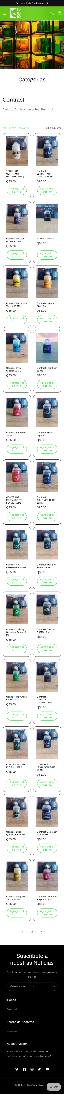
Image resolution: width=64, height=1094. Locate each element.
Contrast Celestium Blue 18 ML (47, 833)
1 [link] (22, 931)
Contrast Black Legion (45, 434)
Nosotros (12, 1031)
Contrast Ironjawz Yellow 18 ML (15, 898)
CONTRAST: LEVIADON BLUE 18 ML (46, 767)
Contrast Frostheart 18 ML (47, 369)
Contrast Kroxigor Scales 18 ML (46, 566)
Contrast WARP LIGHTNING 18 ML (16, 566)
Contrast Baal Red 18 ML (16, 434)
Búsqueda (13, 1009)
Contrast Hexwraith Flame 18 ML (16, 698)
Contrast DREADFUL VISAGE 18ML (44, 700)
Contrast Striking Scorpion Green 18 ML (16, 632)
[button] (4, 13)
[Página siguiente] (41, 932)
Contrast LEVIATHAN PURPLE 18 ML (45, 174)
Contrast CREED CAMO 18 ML (46, 630)
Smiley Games (26, 1085)
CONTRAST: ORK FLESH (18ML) (16, 765)
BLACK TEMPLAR (46, 238)
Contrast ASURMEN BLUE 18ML (46, 500)
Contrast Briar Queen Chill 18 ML (15, 833)
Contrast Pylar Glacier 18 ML (13, 369)
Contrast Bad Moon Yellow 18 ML (16, 304)
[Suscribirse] (53, 987)
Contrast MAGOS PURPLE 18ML (15, 240)
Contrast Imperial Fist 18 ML (46, 304)
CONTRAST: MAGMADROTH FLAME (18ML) (15, 500)
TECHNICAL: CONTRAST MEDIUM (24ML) (15, 174)
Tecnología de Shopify (40, 1085)
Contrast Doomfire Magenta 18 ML (46, 898)
